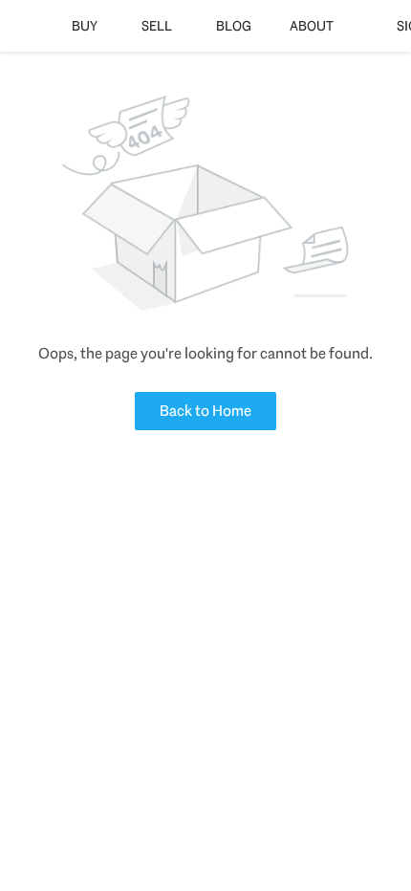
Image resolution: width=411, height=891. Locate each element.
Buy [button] (84, 25)
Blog (233, 25)
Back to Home (205, 411)
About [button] (312, 25)
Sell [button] (156, 25)
